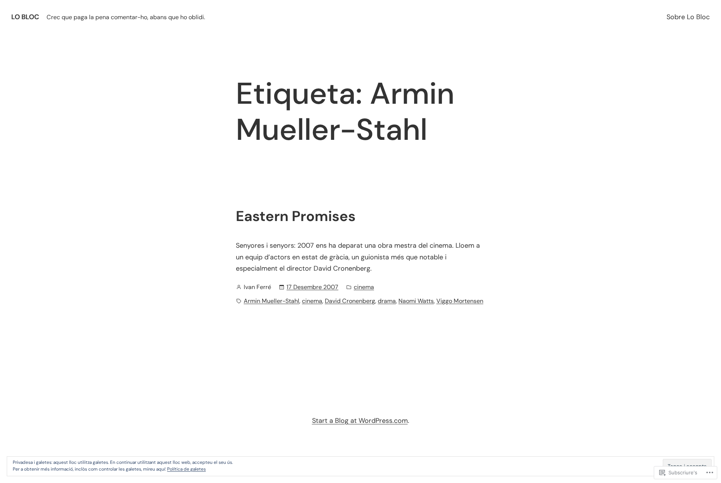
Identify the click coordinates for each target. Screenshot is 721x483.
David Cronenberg (350, 301)
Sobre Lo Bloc (688, 16)
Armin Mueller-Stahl (271, 301)
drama (387, 301)
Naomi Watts (416, 301)
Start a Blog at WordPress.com (360, 420)
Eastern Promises (296, 216)
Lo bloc (25, 16)
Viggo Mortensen (459, 301)
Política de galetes (186, 469)
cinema (364, 287)
